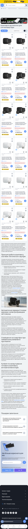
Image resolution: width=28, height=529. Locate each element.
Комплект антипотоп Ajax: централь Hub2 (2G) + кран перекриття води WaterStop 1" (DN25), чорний (20, 54)
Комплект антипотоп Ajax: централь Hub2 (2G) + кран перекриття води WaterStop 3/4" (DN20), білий (7, 158)
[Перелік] (26, 30)
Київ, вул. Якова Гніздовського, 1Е (11, 508)
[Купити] (11, 62)
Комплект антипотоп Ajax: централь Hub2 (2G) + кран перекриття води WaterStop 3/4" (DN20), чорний (7, 88)
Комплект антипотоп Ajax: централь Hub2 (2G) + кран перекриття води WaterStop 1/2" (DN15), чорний (7, 54)
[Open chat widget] (26, 518)
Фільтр (5, 30)
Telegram (7, 470)
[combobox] (14, 5)
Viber (19, 470)
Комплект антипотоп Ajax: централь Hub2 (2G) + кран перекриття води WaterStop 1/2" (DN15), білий (7, 193)
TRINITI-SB (4, 8)
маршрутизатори (16, 288)
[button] (12, 35)
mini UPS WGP (14, 292)
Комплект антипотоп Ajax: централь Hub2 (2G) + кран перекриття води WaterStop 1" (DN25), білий (20, 193)
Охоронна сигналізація (12, 8)
